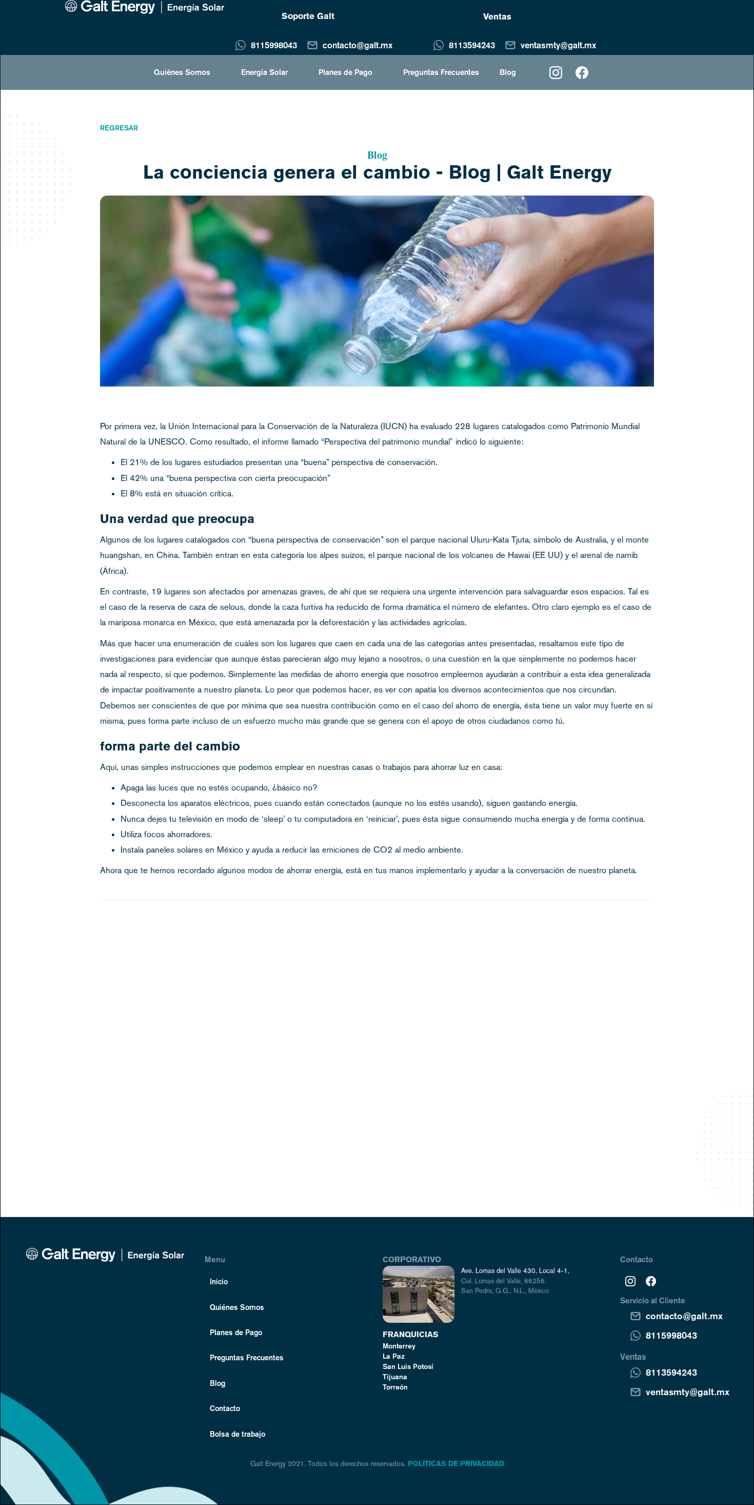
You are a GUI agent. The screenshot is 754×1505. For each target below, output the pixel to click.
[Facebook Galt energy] (582, 73)
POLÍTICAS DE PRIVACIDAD (456, 1463)
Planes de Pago (345, 72)
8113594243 (472, 45)
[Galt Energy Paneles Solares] (144, 7)
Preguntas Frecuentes (441, 72)
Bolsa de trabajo (237, 1434)
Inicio (219, 1281)
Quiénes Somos (237, 1307)
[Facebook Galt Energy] (651, 1280)
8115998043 (274, 45)
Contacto (225, 1408)
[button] (177, 72)
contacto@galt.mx (357, 45)
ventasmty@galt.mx (558, 45)
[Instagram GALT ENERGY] (556, 73)
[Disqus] (377, 1039)
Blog (508, 72)
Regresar (119, 128)
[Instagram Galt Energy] (630, 1280)
